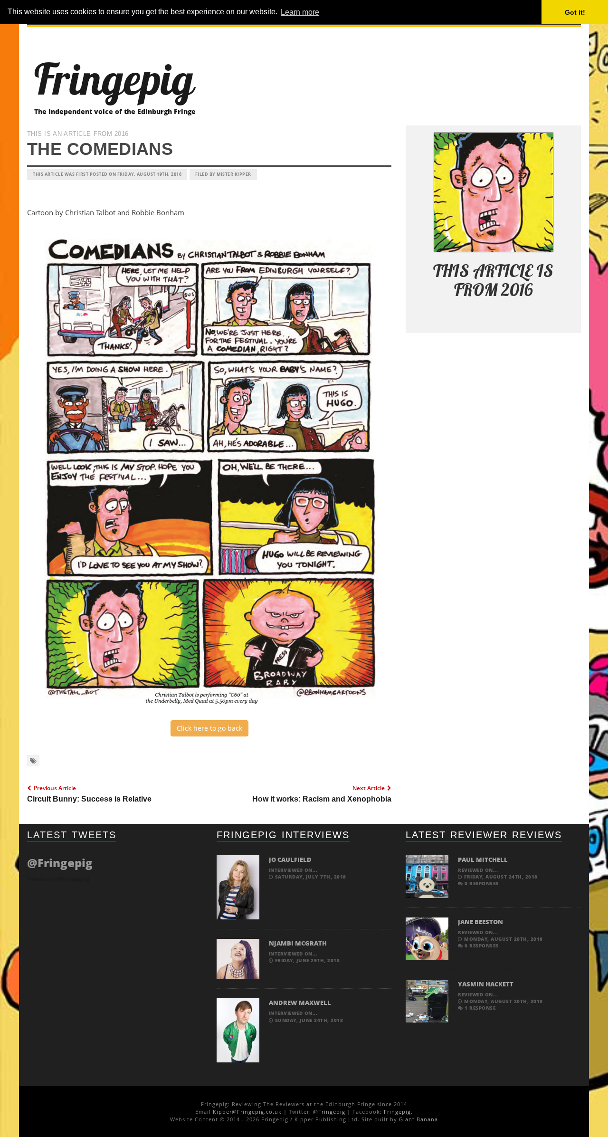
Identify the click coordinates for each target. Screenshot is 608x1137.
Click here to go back (209, 728)
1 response (479, 1007)
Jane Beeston (480, 921)
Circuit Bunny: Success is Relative (89, 799)
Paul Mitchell (483, 859)
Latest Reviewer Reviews (484, 835)
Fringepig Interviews (283, 835)
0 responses (481, 883)
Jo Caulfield (290, 859)
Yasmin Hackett (485, 984)
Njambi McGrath (298, 943)
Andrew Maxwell (300, 1002)
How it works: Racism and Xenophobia (321, 799)
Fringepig (397, 1111)
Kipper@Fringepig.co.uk (247, 1111)
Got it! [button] (575, 12)
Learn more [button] (300, 12)
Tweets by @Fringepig (58, 879)
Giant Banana (418, 1119)
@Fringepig (329, 1111)
